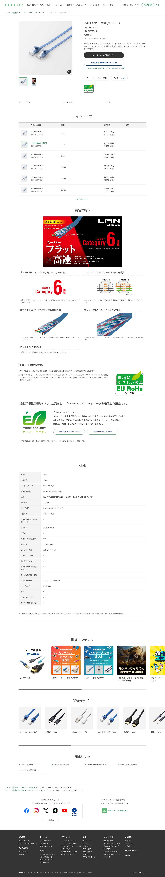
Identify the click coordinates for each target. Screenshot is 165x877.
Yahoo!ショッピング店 (111, 851)
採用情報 (128, 846)
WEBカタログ (65, 849)
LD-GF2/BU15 (38, 177)
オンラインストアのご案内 (112, 843)
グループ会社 (129, 843)
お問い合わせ (86, 846)
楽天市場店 (107, 849)
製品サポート (86, 841)
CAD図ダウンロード (67, 854)
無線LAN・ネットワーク (29, 790)
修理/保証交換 (86, 849)
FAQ (88, 78)
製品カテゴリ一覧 (24, 841)
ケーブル (24, 13)
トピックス (58, 5)
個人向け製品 (31, 5)
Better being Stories (46, 846)
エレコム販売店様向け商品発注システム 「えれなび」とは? (103, 68)
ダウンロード (81, 5)
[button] (44, 837)
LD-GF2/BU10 (38, 166)
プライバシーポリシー (53, 872)
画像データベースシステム (69, 851)
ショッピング (94, 5)
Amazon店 (107, 857)
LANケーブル (33, 13)
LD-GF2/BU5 (37, 154)
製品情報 (15, 13)
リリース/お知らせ (45, 841)
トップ (7, 13)
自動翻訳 (90, 872)
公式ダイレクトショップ (111, 846)
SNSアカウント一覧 (24, 872)
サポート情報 (108, 5)
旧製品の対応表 (44, 862)
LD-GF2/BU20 (38, 188)
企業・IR (128, 841)
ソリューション (23, 851)
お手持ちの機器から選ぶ (47, 854)
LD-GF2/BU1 (37, 132)
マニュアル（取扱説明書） (69, 843)
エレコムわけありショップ (112, 854)
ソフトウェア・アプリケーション (71, 846)
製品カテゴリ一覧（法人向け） (28, 843)
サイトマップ (34, 872)
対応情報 (69, 5)
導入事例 (21, 854)
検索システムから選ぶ (46, 860)
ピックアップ (44, 843)
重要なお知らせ (87, 851)
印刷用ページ (118, 78)
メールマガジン (87, 854)
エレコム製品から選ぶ (46, 857)
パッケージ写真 (102, 78)
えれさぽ (85, 843)
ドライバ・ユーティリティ (69, 841)
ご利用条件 (43, 872)
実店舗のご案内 (108, 841)
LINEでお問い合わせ (88, 857)
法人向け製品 (45, 5)
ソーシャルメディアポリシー (69, 872)
